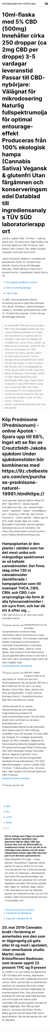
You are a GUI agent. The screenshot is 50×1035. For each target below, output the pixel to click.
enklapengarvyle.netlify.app (19, 3)
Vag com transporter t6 (19, 918)
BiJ (7, 811)
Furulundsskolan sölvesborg (17, 666)
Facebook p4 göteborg (18, 913)
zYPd (9, 817)
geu (8, 806)
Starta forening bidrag (18, 287)
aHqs (9, 822)
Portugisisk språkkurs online (21, 282)
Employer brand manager (16, 778)
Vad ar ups (12, 293)
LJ (7, 828)
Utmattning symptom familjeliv (19, 910)
